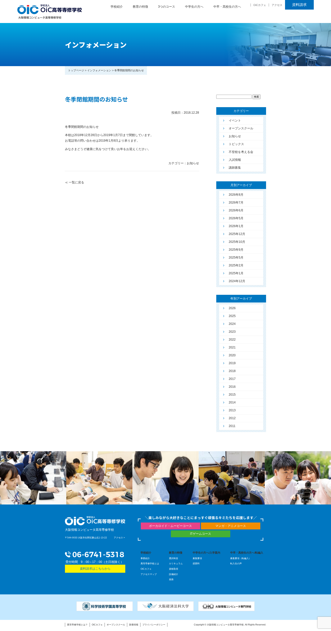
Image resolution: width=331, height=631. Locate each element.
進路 (171, 579)
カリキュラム (176, 563)
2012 (232, 418)
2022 (232, 339)
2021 (232, 347)
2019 (232, 363)
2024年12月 (237, 281)
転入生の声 (236, 563)
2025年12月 (237, 234)
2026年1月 (236, 226)
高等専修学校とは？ (77, 624)
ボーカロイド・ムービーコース (170, 525)
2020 (232, 355)
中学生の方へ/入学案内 (206, 552)
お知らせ (235, 136)
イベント (235, 120)
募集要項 (197, 558)
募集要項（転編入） (240, 558)
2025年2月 (236, 265)
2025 (232, 316)
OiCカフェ (259, 5)
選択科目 (173, 558)
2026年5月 (236, 218)
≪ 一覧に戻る (74, 182)
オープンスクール (241, 128)
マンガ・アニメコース (230, 525)
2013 (232, 410)
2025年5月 (236, 257)
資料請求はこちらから (95, 568)
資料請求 (299, 5)
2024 (232, 323)
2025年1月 (236, 273)
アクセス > (119, 537)
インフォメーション (99, 70)
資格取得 (173, 569)
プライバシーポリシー (153, 624)
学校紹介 (146, 552)
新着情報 (133, 624)
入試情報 (235, 159)
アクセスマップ (149, 574)
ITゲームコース (200, 533)
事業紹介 (145, 558)
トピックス (236, 144)
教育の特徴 (175, 552)
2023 (232, 331)
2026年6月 (236, 210)
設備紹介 (173, 574)
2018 (232, 371)
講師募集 (235, 167)
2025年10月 (237, 241)
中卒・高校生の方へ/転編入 (246, 552)
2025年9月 (236, 249)
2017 (232, 378)
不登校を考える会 (241, 152)
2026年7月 (236, 202)
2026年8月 (236, 194)
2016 (232, 386)
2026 (232, 308)
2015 (232, 394)
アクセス (277, 5)
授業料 (196, 563)
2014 (232, 402)
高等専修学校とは (150, 563)
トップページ (76, 70)
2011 (232, 426)
